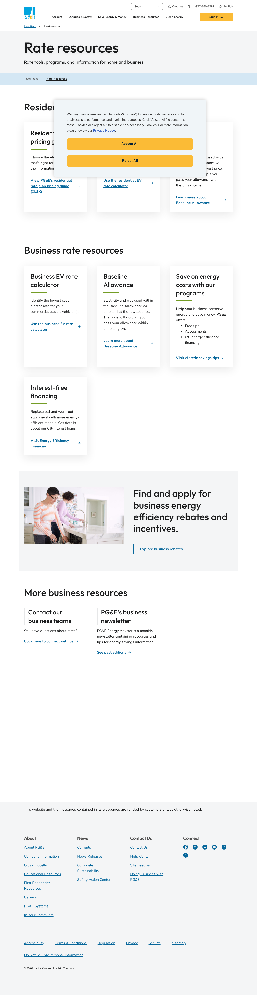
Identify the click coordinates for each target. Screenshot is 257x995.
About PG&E (34, 847)
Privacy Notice (104, 130)
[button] (175, 6)
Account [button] (57, 17)
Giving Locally (35, 865)
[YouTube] (214, 847)
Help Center (140, 856)
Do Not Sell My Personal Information (53, 955)
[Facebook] (185, 847)
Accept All (130, 143)
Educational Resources (42, 874)
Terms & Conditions (71, 943)
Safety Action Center (93, 879)
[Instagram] (224, 847)
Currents (84, 847)
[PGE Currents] (185, 855)
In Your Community (39, 915)
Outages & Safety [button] (80, 17)
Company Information (41, 856)
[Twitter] (195, 847)
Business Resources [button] (146, 17)
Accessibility (34, 943)
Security (155, 943)
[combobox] (147, 6)
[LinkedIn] (205, 847)
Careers (30, 897)
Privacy (132, 943)
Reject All (130, 160)
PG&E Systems (36, 906)
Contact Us (139, 847)
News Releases (90, 856)
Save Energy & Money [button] (112, 17)
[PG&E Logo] (30, 13)
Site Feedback (141, 865)
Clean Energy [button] (174, 17)
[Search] (158, 6)
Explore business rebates (161, 549)
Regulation (106, 943)
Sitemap (179, 943)
